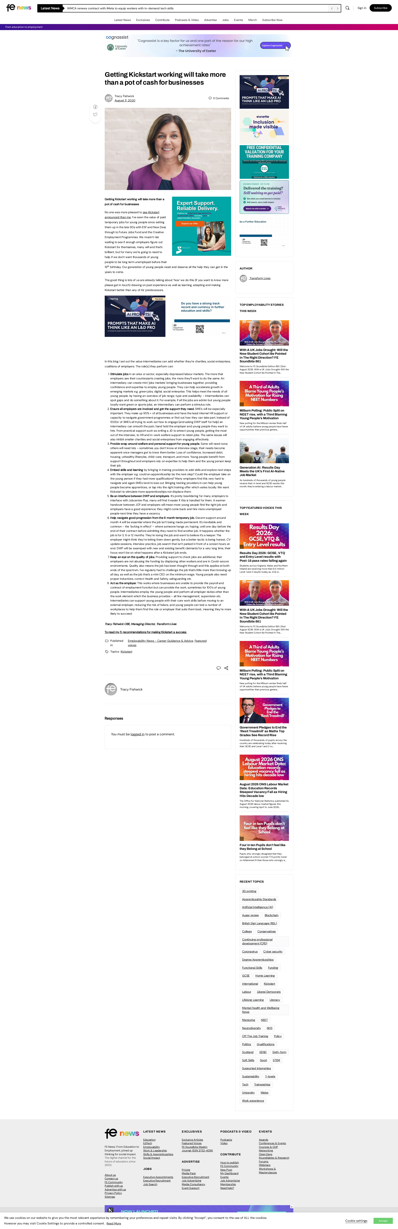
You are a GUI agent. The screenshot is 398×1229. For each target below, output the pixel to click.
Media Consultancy (193, 1184)
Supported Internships (256, 1068)
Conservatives (266, 931)
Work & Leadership (155, 1150)
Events (238, 20)
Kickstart (126, 651)
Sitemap (110, 1197)
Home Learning (265, 975)
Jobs (225, 20)
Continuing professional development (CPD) (257, 941)
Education (149, 1139)
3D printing (249, 891)
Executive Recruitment (157, 1180)
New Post (226, 1170)
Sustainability (250, 1076)
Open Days (265, 1154)
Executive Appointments (158, 1177)
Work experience (253, 1100)
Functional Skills (252, 968)
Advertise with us (115, 1189)
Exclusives (143, 20)
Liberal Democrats (269, 992)
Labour (246, 992)
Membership (228, 1184)
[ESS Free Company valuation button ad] (264, 161)
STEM (276, 1060)
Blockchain (271, 915)
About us (110, 1175)
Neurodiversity (251, 1028)
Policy (278, 1036)
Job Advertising (191, 1180)
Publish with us (114, 1186)
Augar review (250, 915)
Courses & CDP (268, 1147)
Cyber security (273, 951)
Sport (263, 1060)
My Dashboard (229, 1173)
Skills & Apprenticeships (158, 1154)
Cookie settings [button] (356, 1221)
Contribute (162, 20)
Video (224, 1143)
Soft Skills (248, 1060)
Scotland (248, 1052)
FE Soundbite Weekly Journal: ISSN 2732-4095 (197, 1148)
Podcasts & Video (187, 20)
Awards (263, 1139)
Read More (114, 1223)
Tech (245, 1084)
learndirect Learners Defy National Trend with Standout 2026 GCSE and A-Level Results (126, 8)
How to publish (229, 1162)
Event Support (190, 1188)
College (247, 931)
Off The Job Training (255, 1036)
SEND (263, 1052)
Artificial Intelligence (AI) (257, 907)
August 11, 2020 (125, 100)
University (248, 1092)
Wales (264, 1092)
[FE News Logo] (18, 7)
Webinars (265, 1165)
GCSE (246, 975)
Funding (273, 968)
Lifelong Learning (253, 1000)
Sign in (362, 8)
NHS (269, 1028)
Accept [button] (383, 1221)
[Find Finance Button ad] (264, 197)
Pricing (186, 1170)
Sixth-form (279, 1052)
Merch (252, 20)
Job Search (150, 1184)
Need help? (227, 1188)
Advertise (210, 20)
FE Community (114, 1182)
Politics (246, 1044)
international (250, 983)
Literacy (275, 1000)
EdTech (147, 1143)
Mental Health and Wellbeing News (260, 1010)
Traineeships (262, 1084)
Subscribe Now (272, 20)
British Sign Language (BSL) (259, 923)
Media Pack (189, 1173)
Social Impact (151, 1158)
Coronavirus (249, 951)
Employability (151, 1147)
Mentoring (248, 1020)
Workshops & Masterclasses (268, 1170)
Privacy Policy (113, 1193)
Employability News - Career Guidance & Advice (160, 641)
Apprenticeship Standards (259, 899)
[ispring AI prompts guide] (135, 334)
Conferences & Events (272, 1143)
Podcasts (226, 1139)
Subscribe (380, 8)
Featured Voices (192, 1143)
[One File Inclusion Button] (264, 126)
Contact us (111, 1178)
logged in (137, 734)
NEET (264, 1020)
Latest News (122, 20)
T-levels (270, 1076)
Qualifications (265, 1044)
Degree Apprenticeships (258, 959)
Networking (266, 1150)
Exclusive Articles (192, 1139)
